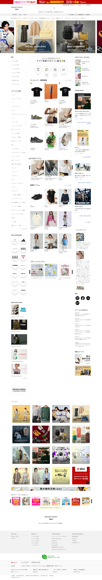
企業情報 (13, 575)
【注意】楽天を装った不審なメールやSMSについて (51, 507)
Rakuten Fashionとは (56, 538)
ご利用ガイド (55, 540)
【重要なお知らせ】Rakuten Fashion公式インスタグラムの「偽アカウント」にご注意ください (83, 345)
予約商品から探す (15, 80)
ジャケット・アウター (16, 98)
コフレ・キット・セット (17, 198)
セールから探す (15, 61)
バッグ (13, 118)
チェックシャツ (75, 18)
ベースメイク (14, 171)
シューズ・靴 (14, 121)
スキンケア (14, 168)
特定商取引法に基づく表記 (57, 547)
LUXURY (13, 538)
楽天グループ (81, 5)
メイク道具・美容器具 (16, 194)
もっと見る (24, 378)
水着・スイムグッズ (16, 160)
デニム (53, 18)
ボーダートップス (33, 18)
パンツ (13, 102)
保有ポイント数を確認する (79, 569)
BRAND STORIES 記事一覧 (85, 216)
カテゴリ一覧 (24, 229)
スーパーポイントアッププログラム (59, 536)
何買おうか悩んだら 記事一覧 (84, 182)
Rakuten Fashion (23, 8)
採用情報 (51, 575)
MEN (20, 14)
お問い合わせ (55, 543)
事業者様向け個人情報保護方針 (32, 575)
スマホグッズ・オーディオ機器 (18, 210)
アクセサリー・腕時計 (16, 137)
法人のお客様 (55, 545)
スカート (13, 110)
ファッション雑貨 (15, 133)
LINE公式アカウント (76, 542)
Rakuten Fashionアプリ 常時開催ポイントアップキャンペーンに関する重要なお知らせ (82, 332)
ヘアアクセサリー (15, 148)
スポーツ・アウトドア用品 (17, 214)
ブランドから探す (15, 65)
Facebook (74, 538)
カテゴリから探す (15, 76)
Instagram (74, 540)
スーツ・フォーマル (16, 156)
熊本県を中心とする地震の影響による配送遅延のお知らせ (51, 11)
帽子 (12, 144)
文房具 (13, 217)
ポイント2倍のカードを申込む (60, 569)
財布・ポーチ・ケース (16, 141)
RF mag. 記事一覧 (87, 157)
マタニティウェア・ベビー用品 (18, 152)
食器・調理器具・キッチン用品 (18, 202)
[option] (30, 36)
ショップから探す (15, 68)
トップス (13, 95)
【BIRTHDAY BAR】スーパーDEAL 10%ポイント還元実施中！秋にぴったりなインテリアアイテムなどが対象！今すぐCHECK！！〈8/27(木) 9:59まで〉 (83, 245)
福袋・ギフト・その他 (16, 225)
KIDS (25, 14)
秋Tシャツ (26, 18)
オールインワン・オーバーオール (19, 114)
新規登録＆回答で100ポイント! (69, 5)
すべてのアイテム (15, 84)
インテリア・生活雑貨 (16, 206)
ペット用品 (14, 221)
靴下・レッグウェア (16, 129)
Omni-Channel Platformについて (59, 549)
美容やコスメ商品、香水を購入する (40, 569)
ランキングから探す (16, 72)
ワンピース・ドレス (16, 106)
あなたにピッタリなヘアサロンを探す (19, 569)
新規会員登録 (75, 536)
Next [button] (90, 36)
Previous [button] (11, 36)
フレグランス (14, 191)
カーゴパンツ (68, 18)
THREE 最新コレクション (44, 18)
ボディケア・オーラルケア (17, 183)
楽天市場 (88, 5)
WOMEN (14, 14)
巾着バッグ (83, 18)
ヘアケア (13, 187)
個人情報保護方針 (20, 575)
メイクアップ (14, 175)
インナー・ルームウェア (17, 125)
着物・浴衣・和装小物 (16, 164)
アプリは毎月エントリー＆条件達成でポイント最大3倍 (79, 14)
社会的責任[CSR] (44, 575)
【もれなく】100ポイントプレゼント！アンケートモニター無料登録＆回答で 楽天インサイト (41, 565)
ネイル (13, 179)
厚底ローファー (59, 18)
